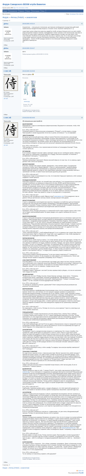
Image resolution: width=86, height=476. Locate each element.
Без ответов (80, 14)
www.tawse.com (59, 196)
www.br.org (26, 372)
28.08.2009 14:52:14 (28, 23)
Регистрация (35, 11)
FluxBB (81, 473)
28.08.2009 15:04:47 (28, 48)
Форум (5, 11)
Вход (42, 11)
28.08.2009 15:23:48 (28, 71)
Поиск (28, 11)
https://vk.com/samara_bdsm (20, 7)
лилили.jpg (27, 101)
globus (6, 24)
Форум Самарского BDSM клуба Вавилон (24, 4)
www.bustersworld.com (69, 427)
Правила (21, 11)
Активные (73, 14)
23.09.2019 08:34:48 (28, 117)
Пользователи (13, 11)
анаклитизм (31, 17)
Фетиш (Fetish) (17, 17)
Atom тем (80, 470)
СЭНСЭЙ (7, 71)
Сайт (6, 98)
